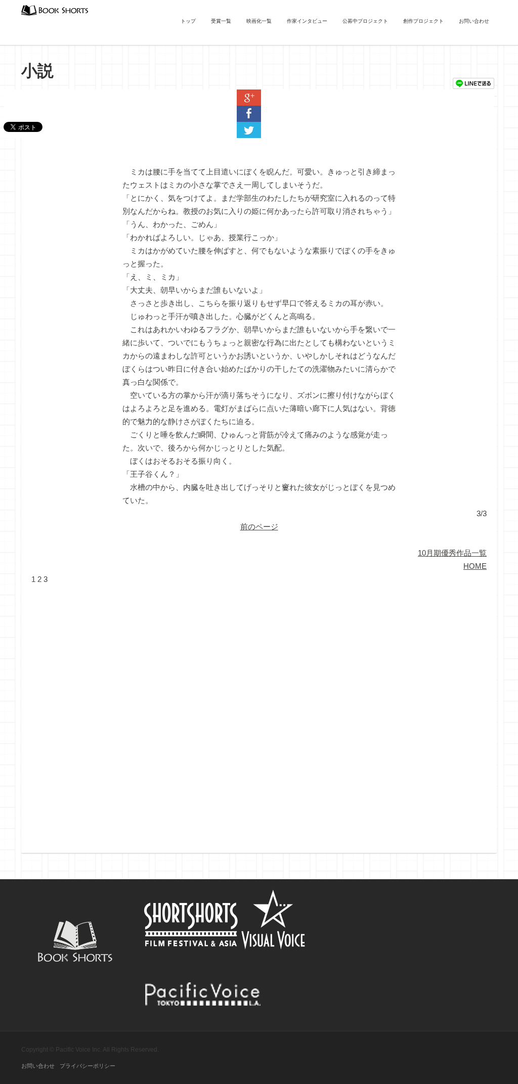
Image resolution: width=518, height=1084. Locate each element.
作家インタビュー (307, 21)
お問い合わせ (474, 21)
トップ (188, 21)
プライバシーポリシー (87, 1066)
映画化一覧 (259, 21)
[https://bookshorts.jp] (54, 9)
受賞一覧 (221, 21)
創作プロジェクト (423, 21)
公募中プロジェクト (365, 21)
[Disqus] (259, 712)
